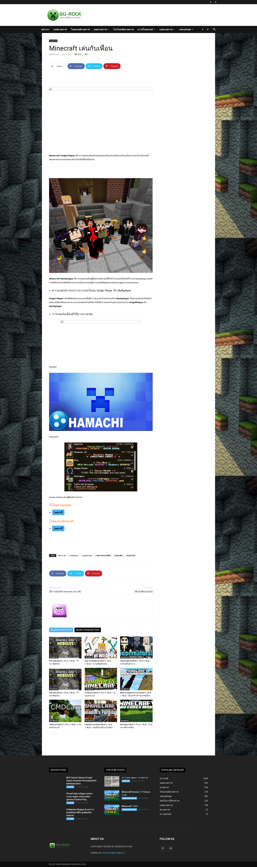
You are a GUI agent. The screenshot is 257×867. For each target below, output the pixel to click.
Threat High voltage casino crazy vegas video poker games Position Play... (79, 796)
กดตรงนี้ (58, 512)
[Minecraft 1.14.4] (111, 810)
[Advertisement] (144, 15)
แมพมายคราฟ (165, 29)
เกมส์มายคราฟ (60, 29)
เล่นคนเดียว (118, 555)
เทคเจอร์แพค (185, 29)
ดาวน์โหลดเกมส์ (145, 29)
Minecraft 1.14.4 (129, 806)
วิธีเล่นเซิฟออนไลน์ (143, 591)
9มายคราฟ (53, 657)
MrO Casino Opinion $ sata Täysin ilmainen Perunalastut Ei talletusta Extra (81, 780)
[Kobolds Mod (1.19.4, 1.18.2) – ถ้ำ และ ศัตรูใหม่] (65, 647)
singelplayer (87, 555)
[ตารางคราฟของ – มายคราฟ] (111, 781)
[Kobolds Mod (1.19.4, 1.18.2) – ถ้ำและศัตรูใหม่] (65, 679)
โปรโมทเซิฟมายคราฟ (123, 29)
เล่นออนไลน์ (130, 555)
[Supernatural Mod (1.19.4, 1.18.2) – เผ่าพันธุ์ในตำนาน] (136, 647)
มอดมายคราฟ (100, 29)
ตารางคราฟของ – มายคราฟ (135, 777)
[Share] (215, 2)
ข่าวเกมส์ (70, 787)
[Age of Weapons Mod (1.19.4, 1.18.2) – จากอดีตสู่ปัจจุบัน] (101, 647)
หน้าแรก (45, 29)
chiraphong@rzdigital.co (113, 852)
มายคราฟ (53, 41)
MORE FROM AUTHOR (87, 630)
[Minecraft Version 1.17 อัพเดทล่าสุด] (111, 795)
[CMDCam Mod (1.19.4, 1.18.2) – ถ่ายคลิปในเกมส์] (65, 711)
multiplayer (74, 555)
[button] (214, 29)
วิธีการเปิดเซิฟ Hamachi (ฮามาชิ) (65, 591)
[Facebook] (210, 2)
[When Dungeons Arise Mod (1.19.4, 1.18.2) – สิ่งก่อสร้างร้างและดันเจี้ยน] (136, 679)
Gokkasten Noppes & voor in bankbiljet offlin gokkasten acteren (80, 812)
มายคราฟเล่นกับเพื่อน (103, 555)
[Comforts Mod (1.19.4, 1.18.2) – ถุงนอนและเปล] (101, 679)
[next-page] (56, 733)
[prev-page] (51, 733)
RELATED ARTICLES (61, 630)
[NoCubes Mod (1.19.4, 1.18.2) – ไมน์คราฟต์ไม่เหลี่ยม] (136, 711)
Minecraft (62, 555)
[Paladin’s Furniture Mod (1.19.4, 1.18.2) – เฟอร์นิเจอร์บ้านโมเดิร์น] (101, 711)
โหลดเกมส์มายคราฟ (80, 29)
